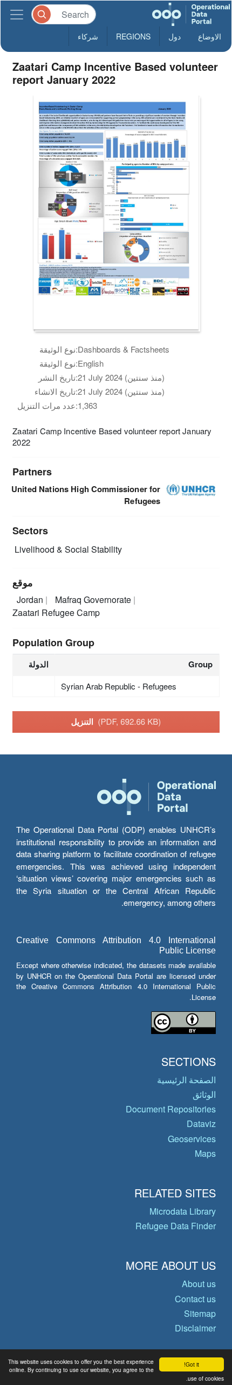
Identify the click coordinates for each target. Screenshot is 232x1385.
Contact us (195, 1299)
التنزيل (116, 721)
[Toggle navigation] (16, 14)
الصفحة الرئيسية (186, 1079)
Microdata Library (182, 1211)
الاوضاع (209, 36)
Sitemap (200, 1313)
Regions (133, 36)
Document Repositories (171, 1109)
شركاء (88, 36)
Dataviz (201, 1123)
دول (174, 36)
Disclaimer (195, 1328)
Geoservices (192, 1138)
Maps (205, 1153)
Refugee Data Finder (175, 1226)
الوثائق (204, 1094)
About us (199, 1283)
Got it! (191, 1364)
